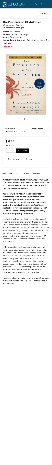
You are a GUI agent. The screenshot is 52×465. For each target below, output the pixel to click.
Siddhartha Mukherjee (13, 27)
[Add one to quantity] (14, 150)
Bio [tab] (18, 173)
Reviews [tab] (36, 173)
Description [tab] (7, 173)
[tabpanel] (26, 234)
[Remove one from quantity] (7, 150)
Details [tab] (26, 173)
